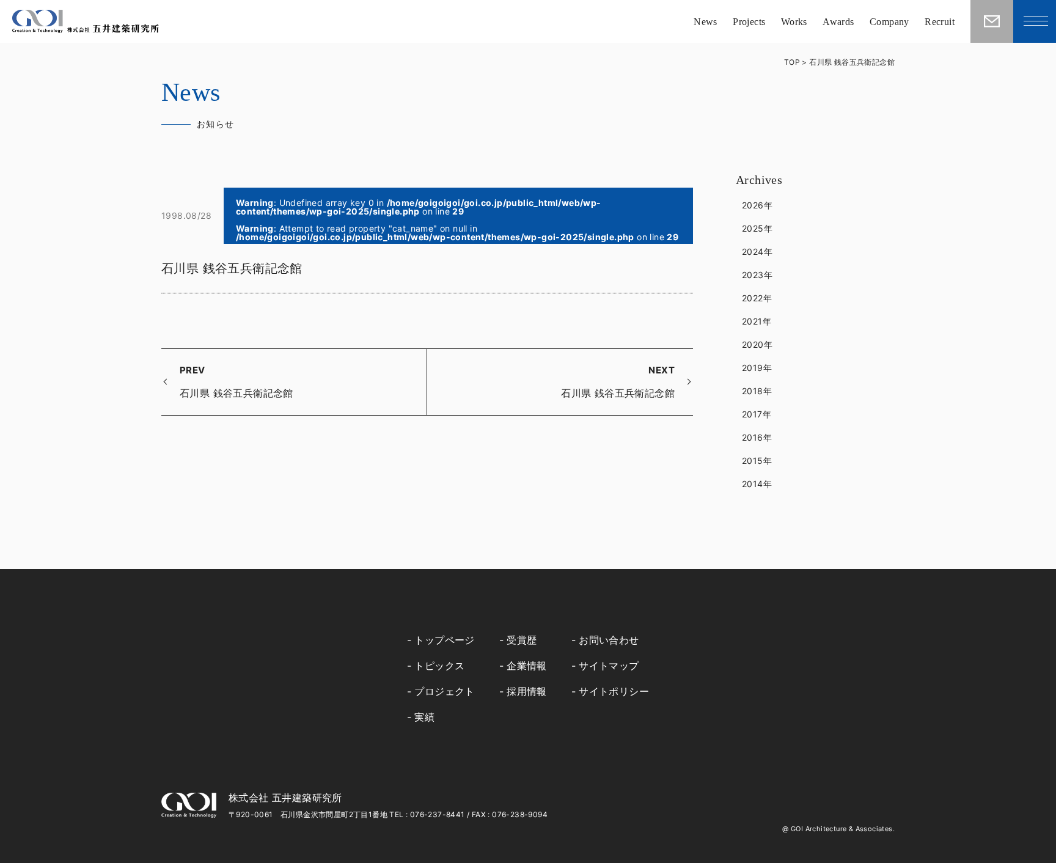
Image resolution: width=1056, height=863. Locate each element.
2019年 (757, 367)
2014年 (757, 484)
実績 (424, 717)
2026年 (757, 205)
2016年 (757, 437)
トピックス (439, 665)
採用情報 (527, 691)
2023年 (757, 275)
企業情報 (527, 665)
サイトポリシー (614, 691)
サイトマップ (609, 665)
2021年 (756, 321)
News (705, 22)
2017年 (756, 414)
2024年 (757, 251)
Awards (838, 22)
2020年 (757, 344)
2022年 (757, 298)
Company (889, 22)
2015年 (757, 460)
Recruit (940, 22)
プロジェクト (444, 691)
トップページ (444, 640)
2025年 (757, 228)
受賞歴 (522, 640)
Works (794, 22)
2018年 (757, 391)
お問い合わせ (609, 640)
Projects (749, 22)
